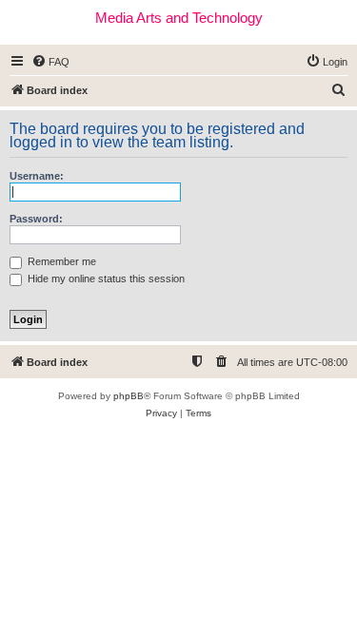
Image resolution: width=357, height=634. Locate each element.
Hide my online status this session (105, 278)
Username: (37, 176)
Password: (36, 218)
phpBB (128, 396)
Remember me (60, 261)
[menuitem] (50, 61)
